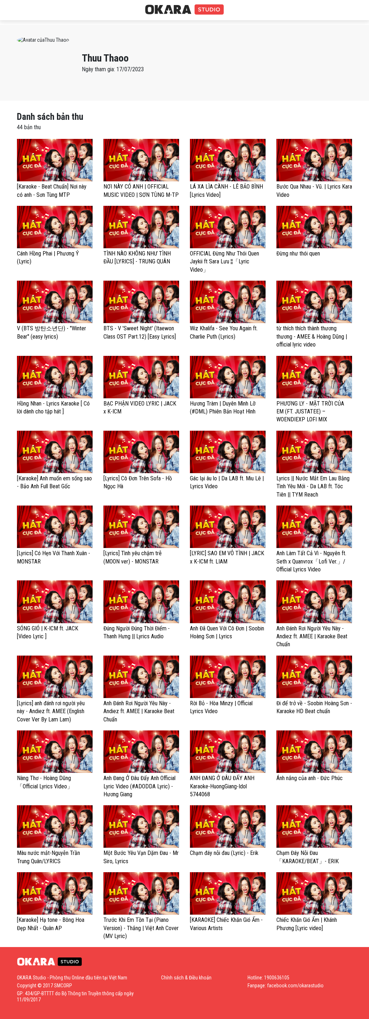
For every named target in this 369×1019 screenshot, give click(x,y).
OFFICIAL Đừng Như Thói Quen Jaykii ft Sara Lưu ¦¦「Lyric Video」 (224, 261)
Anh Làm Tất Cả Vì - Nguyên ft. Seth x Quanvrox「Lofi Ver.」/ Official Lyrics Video (311, 561)
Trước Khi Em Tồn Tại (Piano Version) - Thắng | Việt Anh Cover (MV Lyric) (141, 927)
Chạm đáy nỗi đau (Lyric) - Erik (224, 853)
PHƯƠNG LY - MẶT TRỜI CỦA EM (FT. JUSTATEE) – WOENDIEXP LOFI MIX (310, 411)
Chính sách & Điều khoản (186, 977)
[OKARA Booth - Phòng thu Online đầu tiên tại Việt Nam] (184, 10)
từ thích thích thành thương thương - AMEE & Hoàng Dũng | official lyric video (311, 336)
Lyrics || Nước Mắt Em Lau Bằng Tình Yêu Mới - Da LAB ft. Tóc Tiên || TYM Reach (313, 486)
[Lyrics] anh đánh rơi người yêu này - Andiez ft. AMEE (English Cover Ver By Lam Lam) (51, 711)
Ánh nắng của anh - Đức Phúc (309, 778)
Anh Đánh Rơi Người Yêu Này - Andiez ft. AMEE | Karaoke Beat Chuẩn (311, 636)
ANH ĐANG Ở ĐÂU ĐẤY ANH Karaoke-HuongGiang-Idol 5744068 (222, 786)
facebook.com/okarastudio (295, 985)
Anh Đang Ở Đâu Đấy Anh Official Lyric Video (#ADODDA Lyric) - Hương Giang (139, 786)
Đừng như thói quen (298, 253)
